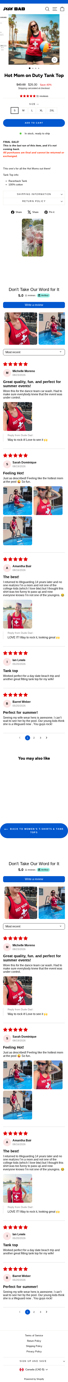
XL (41, 110)
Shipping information (34, 194)
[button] (28, 96)
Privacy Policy (34, 1351)
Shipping (22, 88)
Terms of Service (34, 1335)
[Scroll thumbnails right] (60, 328)
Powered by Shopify (34, 1379)
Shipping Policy (34, 1346)
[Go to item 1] (21, 328)
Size (34, 104)
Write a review (34, 304)
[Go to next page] (47, 737)
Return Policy (34, 201)
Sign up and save (33, 1361)
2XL (52, 110)
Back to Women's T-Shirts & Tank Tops (36, 831)
